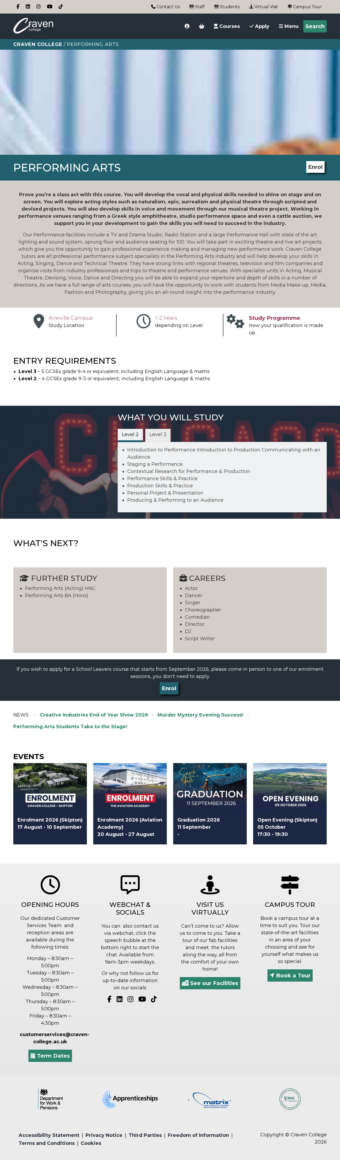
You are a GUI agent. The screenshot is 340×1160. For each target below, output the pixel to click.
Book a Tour (292, 975)
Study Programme (274, 318)
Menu (291, 26)
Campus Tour (307, 6)
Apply (261, 26)
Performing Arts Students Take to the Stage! (70, 727)
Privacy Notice (104, 1135)
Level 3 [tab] (158, 434)
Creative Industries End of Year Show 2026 (94, 715)
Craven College (37, 44)
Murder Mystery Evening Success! (200, 715)
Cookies (91, 1143)
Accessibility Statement (49, 1135)
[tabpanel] (222, 475)
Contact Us (167, 6)
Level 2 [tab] (130, 434)
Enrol (315, 167)
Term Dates (52, 1056)
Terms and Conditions (47, 1143)
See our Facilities (213, 983)
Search (315, 26)
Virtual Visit (265, 6)
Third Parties (145, 1135)
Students (229, 6)
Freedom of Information (198, 1135)
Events (28, 756)
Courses (229, 26)
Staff (199, 6)
